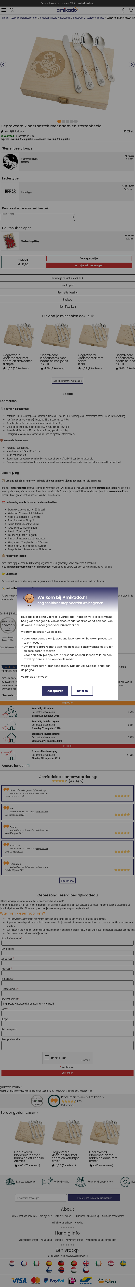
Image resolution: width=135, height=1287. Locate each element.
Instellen (82, 691)
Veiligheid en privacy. (34, 677)
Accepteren (55, 691)
